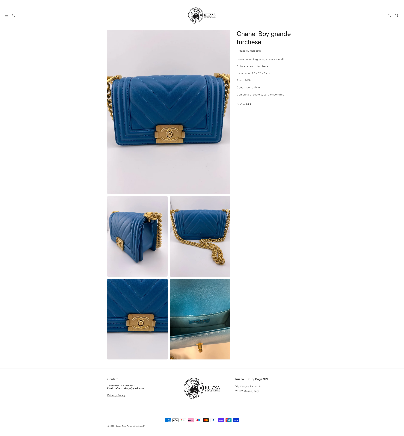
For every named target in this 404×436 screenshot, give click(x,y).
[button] (6, 15)
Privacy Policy (116, 395)
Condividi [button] (245, 104)
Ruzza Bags (121, 426)
